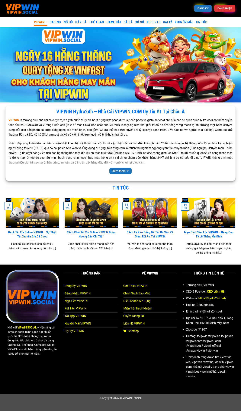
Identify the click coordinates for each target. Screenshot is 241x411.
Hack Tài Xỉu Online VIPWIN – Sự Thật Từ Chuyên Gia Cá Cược (32, 234)
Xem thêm (119, 171)
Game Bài (114, 22)
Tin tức (201, 22)
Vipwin (39, 22)
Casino (55, 22)
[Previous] (5, 231)
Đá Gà (128, 22)
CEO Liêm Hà (215, 291)
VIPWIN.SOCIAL (27, 327)
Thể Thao (96, 22)
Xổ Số (139, 22)
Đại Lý (167, 22)
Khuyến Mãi (184, 22)
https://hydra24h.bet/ (212, 298)
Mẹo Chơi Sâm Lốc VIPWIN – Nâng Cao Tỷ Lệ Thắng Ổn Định (208, 234)
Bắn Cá (80, 22)
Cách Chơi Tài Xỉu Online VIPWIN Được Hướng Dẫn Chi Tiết (91, 234)
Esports (153, 22)
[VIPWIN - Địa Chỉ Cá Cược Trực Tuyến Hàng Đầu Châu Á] (24, 8)
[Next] (236, 231)
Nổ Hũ (68, 22)
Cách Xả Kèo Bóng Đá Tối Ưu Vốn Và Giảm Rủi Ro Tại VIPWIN (150, 234)
